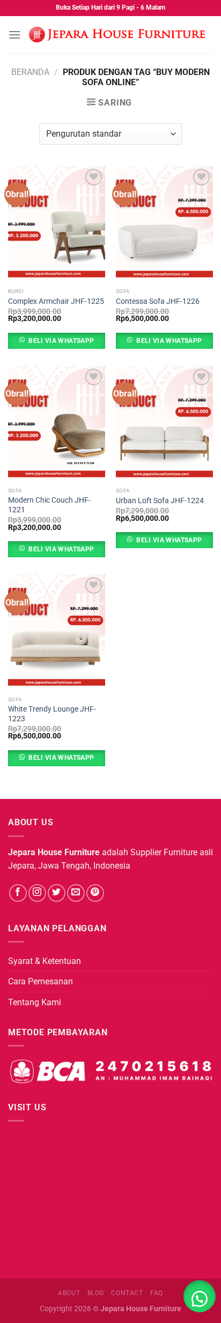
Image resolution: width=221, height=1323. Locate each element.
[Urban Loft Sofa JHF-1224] (164, 424)
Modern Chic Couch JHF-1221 (49, 505)
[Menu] (14, 34)
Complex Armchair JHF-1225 (56, 301)
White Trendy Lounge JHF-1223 (52, 714)
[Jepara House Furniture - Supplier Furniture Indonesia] (117, 35)
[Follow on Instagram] (37, 893)
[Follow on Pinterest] (95, 893)
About (69, 1293)
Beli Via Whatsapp (61, 341)
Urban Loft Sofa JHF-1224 (160, 500)
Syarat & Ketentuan (44, 961)
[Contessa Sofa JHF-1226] (164, 224)
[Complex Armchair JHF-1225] (56, 224)
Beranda (30, 72)
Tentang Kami (34, 1002)
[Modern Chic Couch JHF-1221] (56, 424)
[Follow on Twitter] (56, 893)
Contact (127, 1293)
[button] (199, 1296)
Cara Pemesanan (40, 981)
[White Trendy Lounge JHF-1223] (56, 632)
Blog (95, 1293)
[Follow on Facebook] (18, 893)
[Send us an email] (76, 893)
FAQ (156, 1293)
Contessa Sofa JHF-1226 (158, 301)
